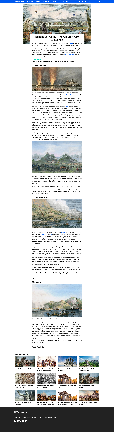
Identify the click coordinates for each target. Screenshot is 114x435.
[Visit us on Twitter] (20, 421)
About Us (33, 417)
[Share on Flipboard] (33, 347)
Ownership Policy (56, 417)
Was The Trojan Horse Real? (23, 368)
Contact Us (19, 417)
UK (48, 56)
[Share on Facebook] (35, 347)
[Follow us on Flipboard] (15, 421)
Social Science (65, 1)
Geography (46, 1)
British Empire (70, 94)
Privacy (24, 417)
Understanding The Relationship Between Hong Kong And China (53, 61)
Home (15, 417)
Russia (43, 234)
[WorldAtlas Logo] (19, 1)
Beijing (78, 271)
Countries (38, 1)
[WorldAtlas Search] (99, 1)
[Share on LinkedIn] (43, 347)
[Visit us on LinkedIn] (26, 421)
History (25, 354)
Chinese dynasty (70, 54)
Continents (29, 1)
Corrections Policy (48, 417)
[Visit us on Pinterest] (23, 421)
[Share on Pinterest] (40, 347)
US (51, 234)
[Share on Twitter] (38, 347)
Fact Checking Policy (39, 417)
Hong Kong (40, 56)
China (71, 43)
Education (55, 1)
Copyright (28, 417)
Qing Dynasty (37, 278)
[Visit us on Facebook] (18, 421)
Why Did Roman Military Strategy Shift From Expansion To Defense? (67, 404)
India (66, 106)
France (63, 232)
